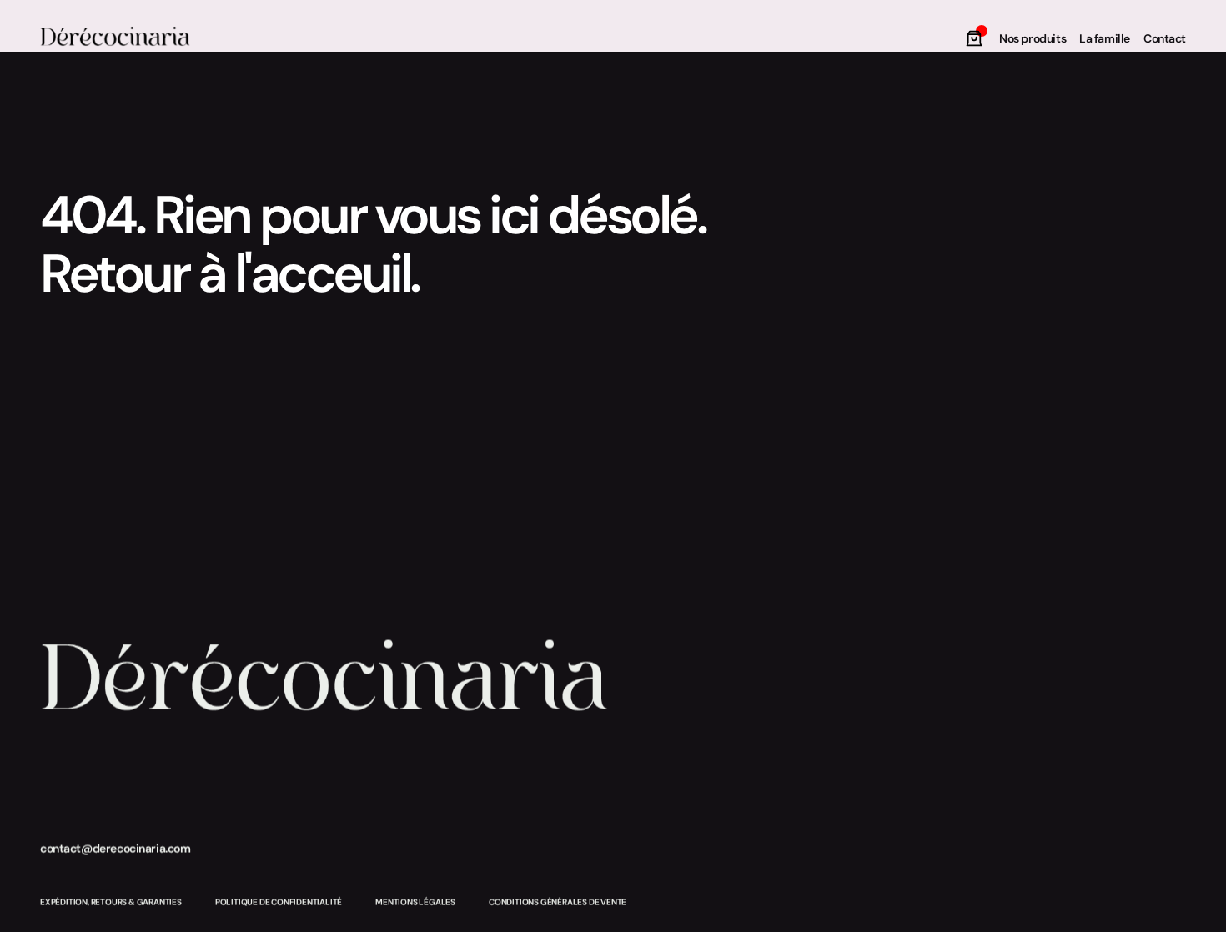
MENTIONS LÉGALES (415, 902)
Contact (1164, 38)
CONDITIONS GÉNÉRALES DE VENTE (557, 902)
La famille (1104, 38)
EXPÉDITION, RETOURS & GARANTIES (111, 902)
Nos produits (1032, 38)
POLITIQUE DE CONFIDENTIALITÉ (278, 902)
